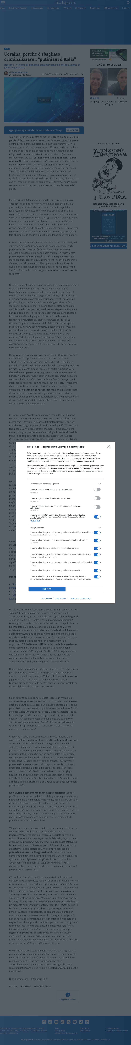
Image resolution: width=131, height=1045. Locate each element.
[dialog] (65, 522)
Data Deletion (46, 598)
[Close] (109, 447)
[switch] (97, 489)
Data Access (61, 598)
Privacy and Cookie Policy (80, 598)
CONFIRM (47, 589)
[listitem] (65, 483)
